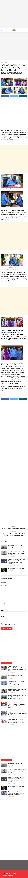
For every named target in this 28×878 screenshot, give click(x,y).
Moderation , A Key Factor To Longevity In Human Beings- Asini (16, 546)
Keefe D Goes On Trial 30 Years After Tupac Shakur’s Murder (17, 690)
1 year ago (12, 76)
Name (3, 603)
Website (3, 616)
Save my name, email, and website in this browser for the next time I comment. (15, 623)
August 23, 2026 (12, 548)
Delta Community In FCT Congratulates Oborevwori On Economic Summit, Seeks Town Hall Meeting (17, 668)
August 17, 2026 (12, 709)
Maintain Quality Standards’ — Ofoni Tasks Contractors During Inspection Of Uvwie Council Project (17, 697)
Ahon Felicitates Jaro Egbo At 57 (16, 568)
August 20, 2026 (12, 672)
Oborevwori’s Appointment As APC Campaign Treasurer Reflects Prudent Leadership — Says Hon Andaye (16, 561)
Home (2, 62)
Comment (4, 585)
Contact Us (14, 873)
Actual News (5, 76)
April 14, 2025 (11, 716)
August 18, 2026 (12, 724)
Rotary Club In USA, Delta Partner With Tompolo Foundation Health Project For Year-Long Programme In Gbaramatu (17, 705)
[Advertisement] (14, 14)
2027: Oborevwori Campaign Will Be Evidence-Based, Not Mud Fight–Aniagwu (17, 553)
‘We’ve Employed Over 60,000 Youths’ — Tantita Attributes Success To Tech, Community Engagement (17, 721)
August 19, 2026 (12, 692)
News (6, 62)
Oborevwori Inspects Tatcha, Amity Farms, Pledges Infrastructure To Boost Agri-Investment (16, 793)
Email (3, 610)
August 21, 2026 (12, 686)
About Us (8, 873)
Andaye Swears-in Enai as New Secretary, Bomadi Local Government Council (17, 713)
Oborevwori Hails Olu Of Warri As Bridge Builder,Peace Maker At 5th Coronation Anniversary (16, 683)
